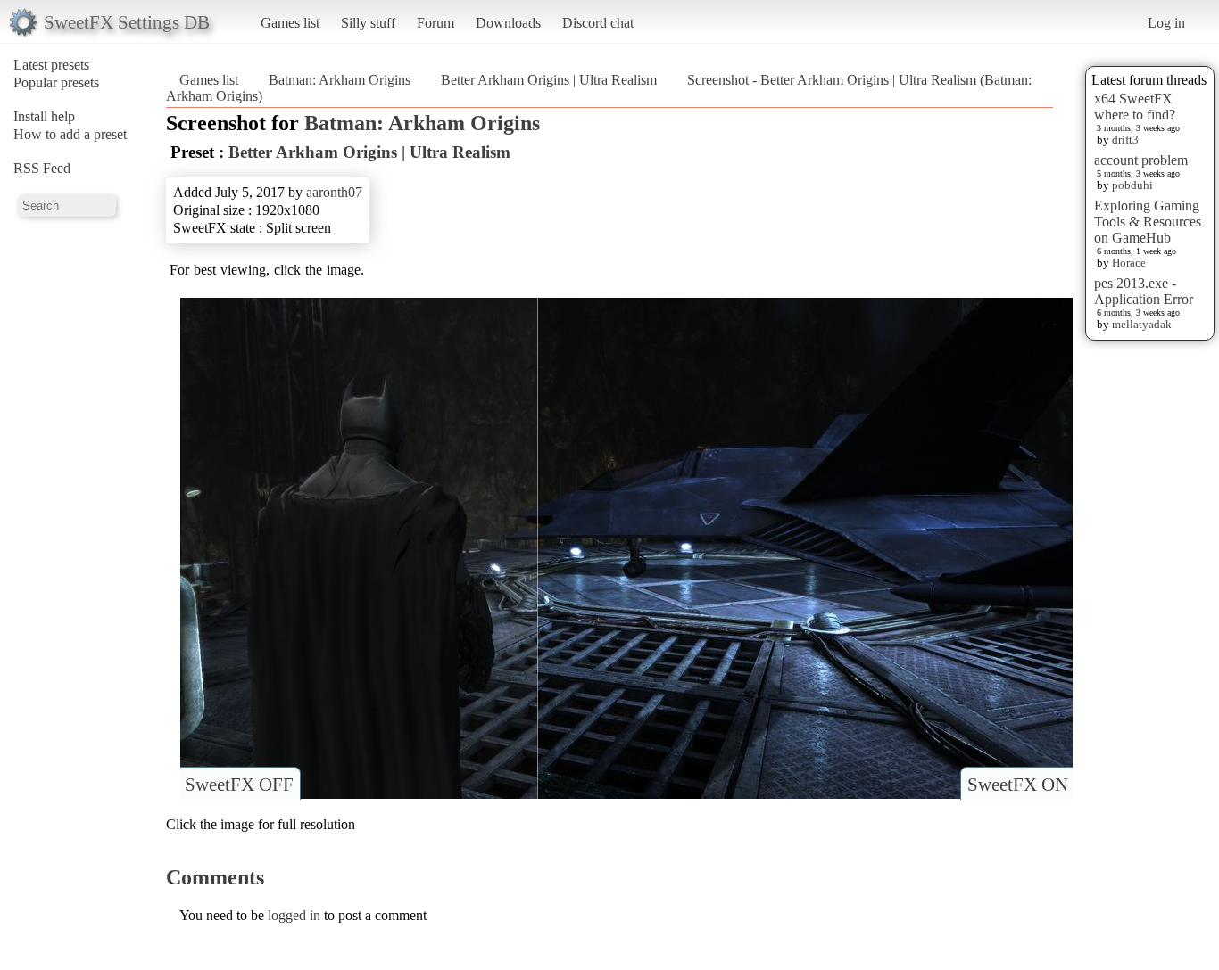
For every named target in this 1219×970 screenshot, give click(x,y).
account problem (1141, 160)
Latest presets (51, 64)
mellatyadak (1142, 324)
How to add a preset (70, 134)
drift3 (1125, 139)
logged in (294, 915)
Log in (1166, 22)
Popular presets (56, 82)
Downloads (508, 22)
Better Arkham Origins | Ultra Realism (549, 79)
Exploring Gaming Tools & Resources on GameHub (1147, 221)
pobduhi (1132, 185)
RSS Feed (41, 168)
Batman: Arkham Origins (339, 79)
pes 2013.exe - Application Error (1143, 291)
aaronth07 (334, 192)
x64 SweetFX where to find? (1134, 106)
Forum (435, 22)
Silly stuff (368, 22)
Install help (44, 116)
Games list (290, 22)
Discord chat (598, 22)
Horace (1129, 262)
